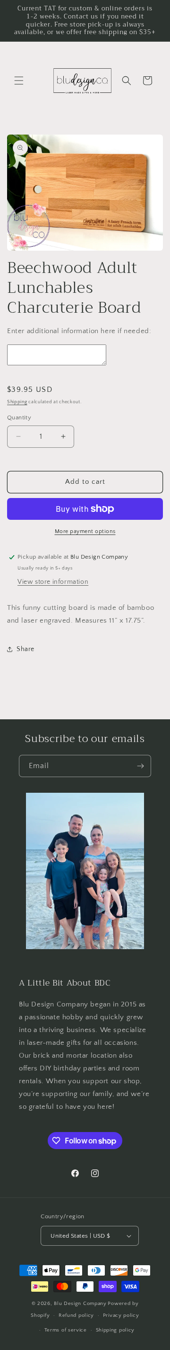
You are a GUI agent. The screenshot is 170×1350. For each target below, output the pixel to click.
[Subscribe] (140, 766)
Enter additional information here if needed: (79, 331)
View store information (52, 582)
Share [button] (25, 649)
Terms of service (65, 1330)
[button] (18, 80)
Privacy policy (121, 1315)
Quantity (19, 417)
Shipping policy (115, 1330)
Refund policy (76, 1315)
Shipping (17, 402)
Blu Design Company (80, 1303)
